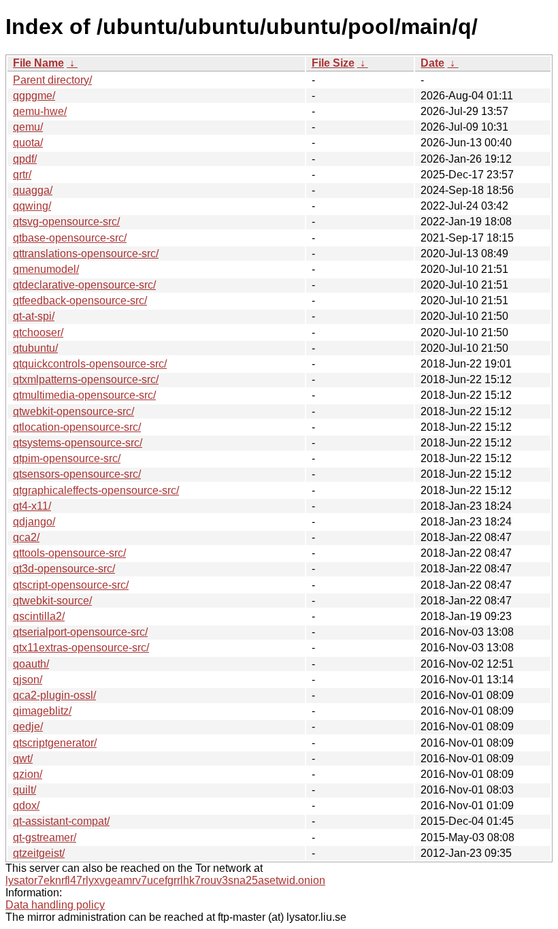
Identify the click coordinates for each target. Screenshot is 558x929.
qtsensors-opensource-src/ (77, 474)
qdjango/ (34, 521)
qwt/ (23, 758)
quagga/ (32, 190)
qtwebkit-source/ (52, 600)
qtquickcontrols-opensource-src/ (90, 364)
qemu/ (28, 127)
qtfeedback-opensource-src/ (80, 300)
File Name (38, 63)
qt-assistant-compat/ (61, 821)
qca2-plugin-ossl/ (54, 695)
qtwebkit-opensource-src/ (73, 411)
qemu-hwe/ (40, 111)
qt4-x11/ (32, 506)
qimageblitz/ (42, 711)
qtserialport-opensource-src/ (80, 632)
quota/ (28, 142)
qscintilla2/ (39, 616)
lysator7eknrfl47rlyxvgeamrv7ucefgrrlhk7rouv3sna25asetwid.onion (165, 880)
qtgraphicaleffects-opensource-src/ (96, 490)
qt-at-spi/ (33, 316)
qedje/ (28, 726)
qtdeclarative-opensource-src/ (84, 285)
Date (432, 63)
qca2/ (26, 537)
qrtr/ (22, 174)
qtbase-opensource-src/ (70, 238)
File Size (333, 63)
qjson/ (27, 679)
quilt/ (24, 790)
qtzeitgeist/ (39, 853)
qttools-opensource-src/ (69, 553)
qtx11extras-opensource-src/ (81, 647)
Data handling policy (55, 905)
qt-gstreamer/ (44, 837)
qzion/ (27, 774)
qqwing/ (32, 206)
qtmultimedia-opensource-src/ (84, 395)
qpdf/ (25, 159)
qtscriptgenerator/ (55, 743)
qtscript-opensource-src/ (71, 585)
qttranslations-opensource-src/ (86, 253)
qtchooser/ (38, 332)
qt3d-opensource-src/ (64, 568)
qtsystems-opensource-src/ (77, 443)
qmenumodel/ (46, 269)
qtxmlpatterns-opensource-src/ (86, 379)
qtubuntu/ (35, 348)
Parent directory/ (52, 80)
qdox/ (26, 805)
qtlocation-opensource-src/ (77, 427)
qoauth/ (31, 664)
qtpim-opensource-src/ (66, 458)
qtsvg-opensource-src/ (66, 221)
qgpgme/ (34, 95)
